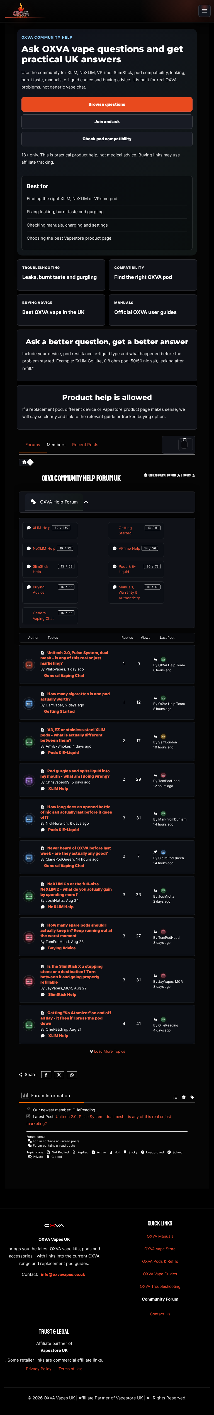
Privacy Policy (39, 1369)
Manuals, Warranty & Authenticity (129, 592)
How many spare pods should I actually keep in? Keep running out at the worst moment (76, 930)
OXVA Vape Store (160, 1249)
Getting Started (125, 530)
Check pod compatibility (107, 138)
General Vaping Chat (43, 616)
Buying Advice (39, 590)
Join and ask (107, 121)
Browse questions (107, 104)
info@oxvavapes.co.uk (63, 1274)
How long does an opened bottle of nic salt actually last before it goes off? (76, 812)
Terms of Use (70, 1369)
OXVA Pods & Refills (160, 1261)
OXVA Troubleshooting (160, 1286)
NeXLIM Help (44, 548)
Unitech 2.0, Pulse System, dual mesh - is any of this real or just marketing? (74, 657)
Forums (32, 444)
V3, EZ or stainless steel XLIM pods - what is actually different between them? (72, 735)
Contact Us (160, 1314)
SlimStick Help (40, 569)
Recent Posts (85, 444)
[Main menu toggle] (204, 11)
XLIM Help (41, 527)
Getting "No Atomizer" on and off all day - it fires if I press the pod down (75, 1018)
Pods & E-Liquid (127, 569)
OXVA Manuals (160, 1236)
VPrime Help (129, 548)
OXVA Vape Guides (160, 1274)
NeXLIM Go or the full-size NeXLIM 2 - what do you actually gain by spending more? (76, 889)
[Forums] (24, 462)
